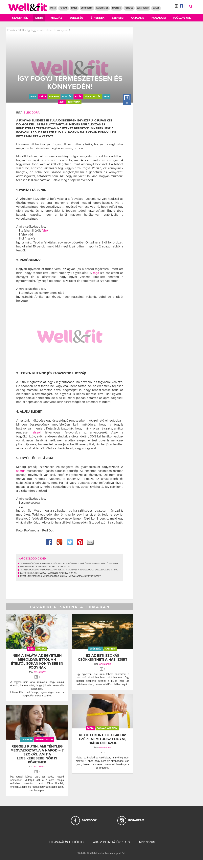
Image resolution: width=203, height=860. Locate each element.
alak (33, 96)
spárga (20, 471)
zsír (61, 101)
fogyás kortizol (107, 728)
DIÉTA (53, 8)
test (106, 96)
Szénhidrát (143, 8)
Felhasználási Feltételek (66, 842)
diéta (42, 96)
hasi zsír (110, 648)
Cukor (156, 8)
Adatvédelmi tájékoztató (111, 842)
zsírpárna (74, 101)
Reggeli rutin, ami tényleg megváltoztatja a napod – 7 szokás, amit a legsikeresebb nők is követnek (37, 754)
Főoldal (11, 30)
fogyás (67, 96)
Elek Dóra (32, 112)
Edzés (74, 8)
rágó (96, 273)
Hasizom (116, 8)
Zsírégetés (87, 8)
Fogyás (63, 8)
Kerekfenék (102, 8)
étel (31, 648)
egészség (96, 648)
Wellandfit (40, 672)
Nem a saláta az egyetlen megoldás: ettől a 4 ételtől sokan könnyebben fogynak (37, 661)
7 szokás (26, 739)
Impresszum (147, 842)
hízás (78, 96)
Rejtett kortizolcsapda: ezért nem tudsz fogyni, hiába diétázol (102, 739)
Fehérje (129, 8)
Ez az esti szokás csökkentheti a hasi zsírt (102, 657)
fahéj (45, 231)
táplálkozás (93, 96)
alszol (37, 432)
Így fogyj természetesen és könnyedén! (48, 30)
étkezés (54, 96)
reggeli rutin (44, 739)
